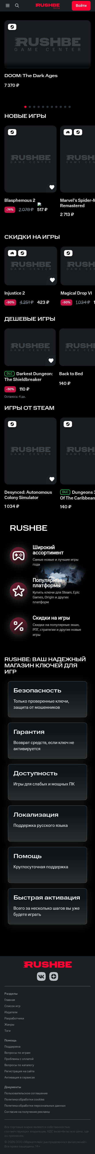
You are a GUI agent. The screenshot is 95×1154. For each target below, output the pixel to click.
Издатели (10, 1012)
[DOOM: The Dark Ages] (47, 44)
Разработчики (14, 1018)
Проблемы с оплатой (19, 1059)
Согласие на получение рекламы (27, 1112)
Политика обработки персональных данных (35, 1106)
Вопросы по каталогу (19, 1065)
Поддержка (12, 1047)
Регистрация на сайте (19, 1071)
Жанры (9, 1024)
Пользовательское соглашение (26, 1093)
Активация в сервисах (19, 1077)
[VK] (41, 976)
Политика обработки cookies (24, 1099)
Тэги (7, 1031)
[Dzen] (53, 976)
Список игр (12, 1006)
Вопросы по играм (17, 1053)
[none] (17, 5)
